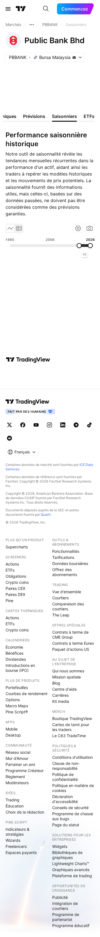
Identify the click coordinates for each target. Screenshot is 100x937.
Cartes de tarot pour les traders (70, 727)
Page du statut (65, 824)
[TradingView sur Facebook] (23, 425)
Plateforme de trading (72, 875)
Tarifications (63, 557)
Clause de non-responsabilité (66, 766)
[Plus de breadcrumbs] (31, 24)
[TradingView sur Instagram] (49, 425)
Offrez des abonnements (64, 572)
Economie (14, 647)
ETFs (10, 570)
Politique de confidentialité (65, 777)
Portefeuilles (17, 687)
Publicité (60, 897)
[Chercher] (45, 8)
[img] (74, 57)
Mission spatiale (66, 677)
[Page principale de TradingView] (21, 9)
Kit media (60, 701)
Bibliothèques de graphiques (67, 855)
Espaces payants (21, 852)
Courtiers (60, 597)
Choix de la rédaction (25, 812)
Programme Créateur (25, 770)
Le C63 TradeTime (69, 735)
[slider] (79, 245)
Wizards (13, 840)
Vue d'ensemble (66, 591)
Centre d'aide (64, 689)
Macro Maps (17, 705)
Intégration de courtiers (65, 906)
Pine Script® (17, 711)
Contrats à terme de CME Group (70, 634)
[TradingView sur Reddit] (9, 438)
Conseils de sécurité (70, 807)
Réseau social (18, 752)
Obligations (16, 576)
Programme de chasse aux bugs (72, 816)
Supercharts (17, 546)
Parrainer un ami (20, 764)
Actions (12, 564)
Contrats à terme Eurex (73, 643)
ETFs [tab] (89, 116)
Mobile (12, 729)
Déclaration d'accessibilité (65, 799)
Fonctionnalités (65, 551)
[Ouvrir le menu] (8, 8)
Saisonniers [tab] (64, 116)
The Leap (60, 615)
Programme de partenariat (65, 917)
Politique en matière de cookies (73, 788)
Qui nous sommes (68, 670)
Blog (56, 683)
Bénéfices (14, 653)
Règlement (15, 776)
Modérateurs (17, 782)
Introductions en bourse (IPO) (20, 668)
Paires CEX (15, 588)
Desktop (13, 735)
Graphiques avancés (70, 869)
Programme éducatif (70, 925)
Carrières (60, 695)
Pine (9, 600)
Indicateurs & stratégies (17, 832)
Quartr (46, 514)
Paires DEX (15, 594)
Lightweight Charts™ (70, 863)
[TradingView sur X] (9, 425)
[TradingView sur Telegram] (76, 425)
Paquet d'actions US (70, 649)
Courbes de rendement (27, 693)
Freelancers (16, 846)
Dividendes (16, 659)
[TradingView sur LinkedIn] (63, 425)
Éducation (15, 806)
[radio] (10, 228)
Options (13, 699)
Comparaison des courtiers (68, 606)
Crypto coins (17, 582)
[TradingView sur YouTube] (36, 425)
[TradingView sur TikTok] (89, 425)
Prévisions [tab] (34, 116)
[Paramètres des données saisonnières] (78, 228)
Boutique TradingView (72, 718)
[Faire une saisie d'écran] (89, 228)
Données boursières (70, 563)
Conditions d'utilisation (72, 757)
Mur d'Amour (17, 758)
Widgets (59, 846)
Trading (12, 799)
